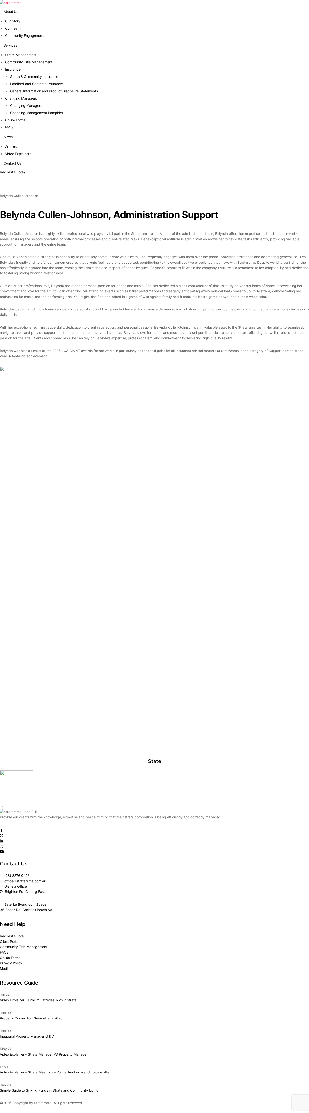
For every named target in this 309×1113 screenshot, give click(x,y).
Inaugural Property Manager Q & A (27, 1036)
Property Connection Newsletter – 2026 (31, 1018)
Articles (11, 146)
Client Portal (9, 941)
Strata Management (20, 55)
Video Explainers (18, 154)
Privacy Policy (11, 963)
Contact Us (12, 163)
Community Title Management (28, 62)
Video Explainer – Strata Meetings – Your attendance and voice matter (55, 1072)
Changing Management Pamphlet (36, 113)
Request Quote (12, 172)
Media (5, 968)
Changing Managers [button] (21, 98)
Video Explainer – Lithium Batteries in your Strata (38, 1000)
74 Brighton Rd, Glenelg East (22, 892)
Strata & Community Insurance (34, 76)
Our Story (12, 21)
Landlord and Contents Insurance (36, 84)
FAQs (9, 127)
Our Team (13, 28)
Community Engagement (24, 36)
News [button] (8, 137)
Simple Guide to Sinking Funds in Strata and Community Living (49, 1090)
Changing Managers (26, 105)
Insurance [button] (13, 69)
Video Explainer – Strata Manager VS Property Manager (44, 1054)
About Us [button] (11, 11)
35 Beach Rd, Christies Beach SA (26, 910)
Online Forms (15, 120)
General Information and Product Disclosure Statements (54, 91)
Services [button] (10, 45)
